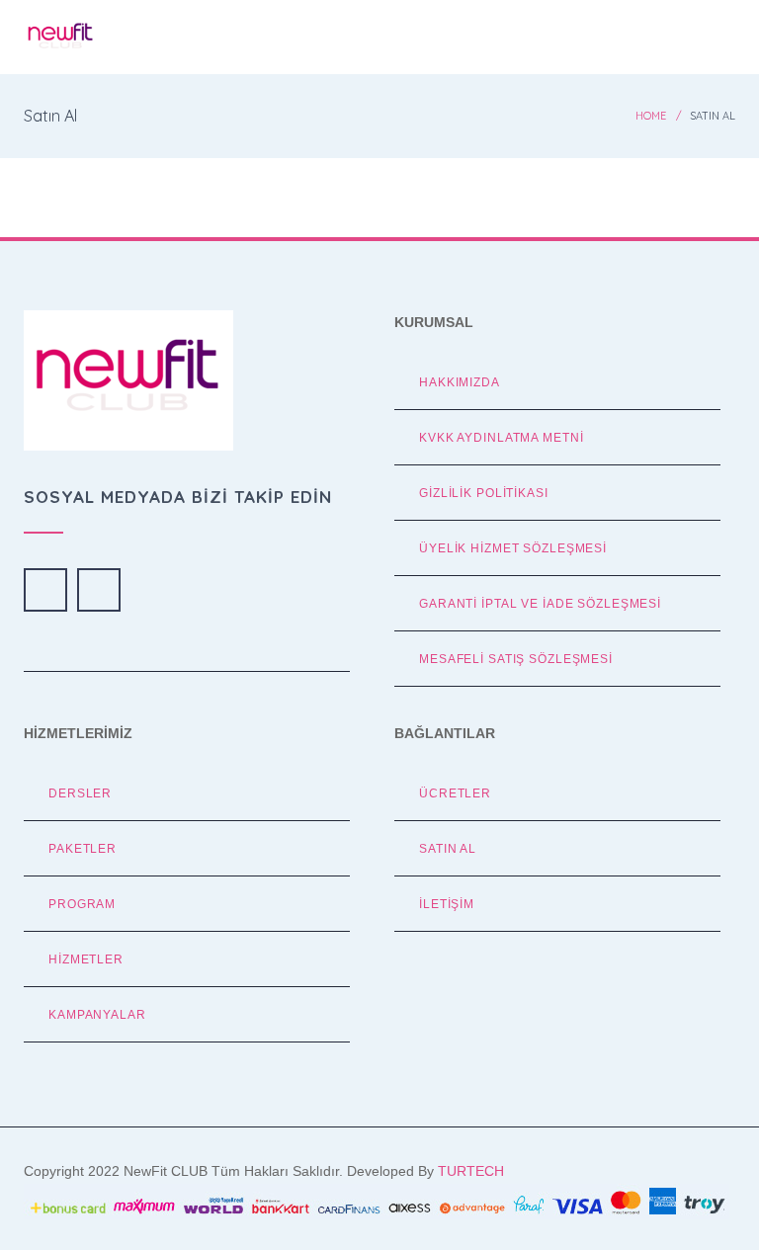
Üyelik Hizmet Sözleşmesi (513, 548)
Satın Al (447, 848)
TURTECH (471, 1171)
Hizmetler (86, 959)
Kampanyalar (97, 1014)
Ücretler (455, 793)
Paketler (82, 848)
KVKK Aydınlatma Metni (501, 437)
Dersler (80, 793)
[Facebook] (45, 590)
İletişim (446, 903)
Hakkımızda (459, 381)
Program (82, 903)
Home (650, 116)
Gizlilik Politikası (483, 492)
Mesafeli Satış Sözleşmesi (516, 658)
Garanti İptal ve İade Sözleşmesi (540, 603)
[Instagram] (99, 590)
